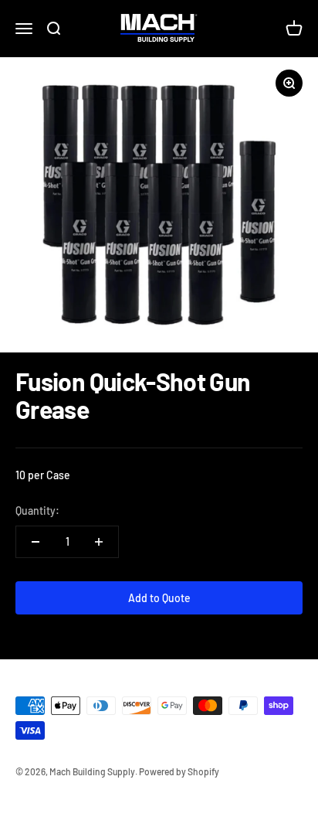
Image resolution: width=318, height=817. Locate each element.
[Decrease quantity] (35, 541)
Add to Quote (159, 597)
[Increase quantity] (99, 541)
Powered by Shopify (179, 771)
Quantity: (37, 510)
